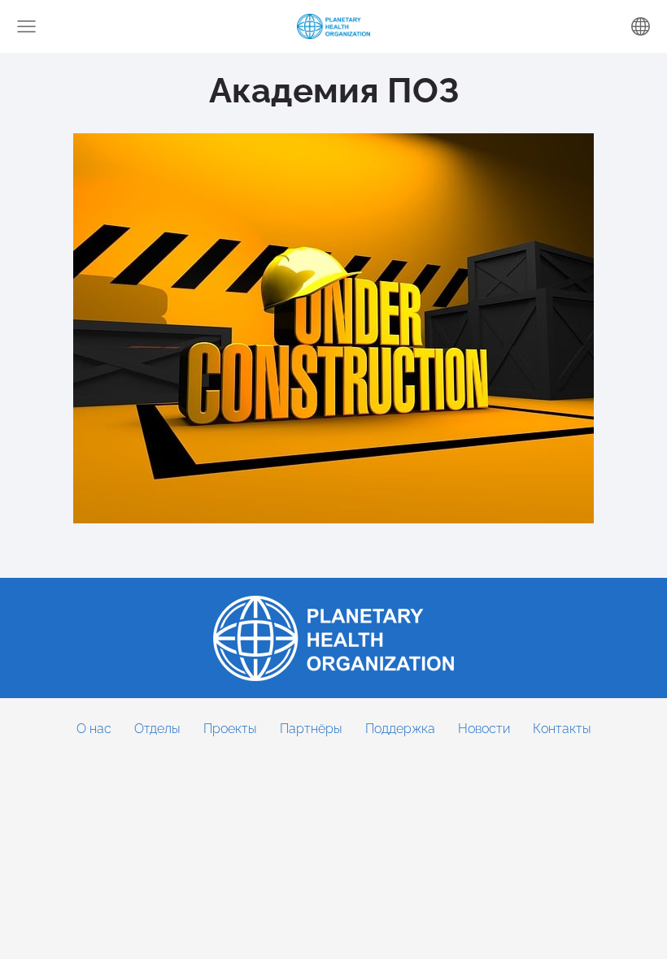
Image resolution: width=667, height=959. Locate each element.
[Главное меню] (26, 26)
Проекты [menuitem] (230, 728)
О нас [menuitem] (93, 728)
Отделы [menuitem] (157, 728)
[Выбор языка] (640, 26)
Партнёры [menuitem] (311, 728)
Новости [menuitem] (484, 728)
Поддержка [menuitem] (400, 728)
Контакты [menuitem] (562, 728)
